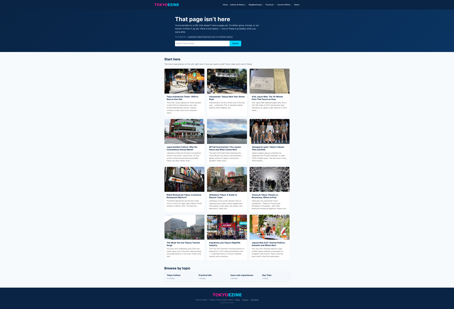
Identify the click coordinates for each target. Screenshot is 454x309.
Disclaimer (255, 300)
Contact (245, 300)
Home (225, 5)
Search (235, 43)
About (296, 5)
